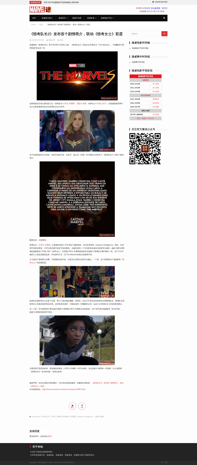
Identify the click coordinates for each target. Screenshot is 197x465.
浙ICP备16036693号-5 (67, 462)
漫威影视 (90, 18)
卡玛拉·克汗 (101, 104)
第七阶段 (156, 114)
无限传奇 (145, 80)
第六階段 (156, 107)
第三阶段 (156, 91)
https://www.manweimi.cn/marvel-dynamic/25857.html (64, 389)
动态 (61, 40)
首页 (34, 18)
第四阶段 (156, 99)
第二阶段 (156, 88)
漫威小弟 (51, 40)
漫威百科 (62, 18)
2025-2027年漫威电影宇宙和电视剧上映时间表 (61, 2)
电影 (138, 118)
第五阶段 (156, 103)
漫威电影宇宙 (106, 18)
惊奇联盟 (65, 416)
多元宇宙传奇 (145, 95)
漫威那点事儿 (47, 18)
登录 (49, 436)
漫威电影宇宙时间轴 (140, 48)
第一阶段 (156, 84)
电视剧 (144, 118)
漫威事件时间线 (138, 62)
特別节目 (151, 118)
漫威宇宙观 (76, 18)
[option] (61, 2)
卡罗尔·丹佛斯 (68, 104)
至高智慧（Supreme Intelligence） (81, 416)
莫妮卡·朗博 (82, 104)
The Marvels (36, 416)
